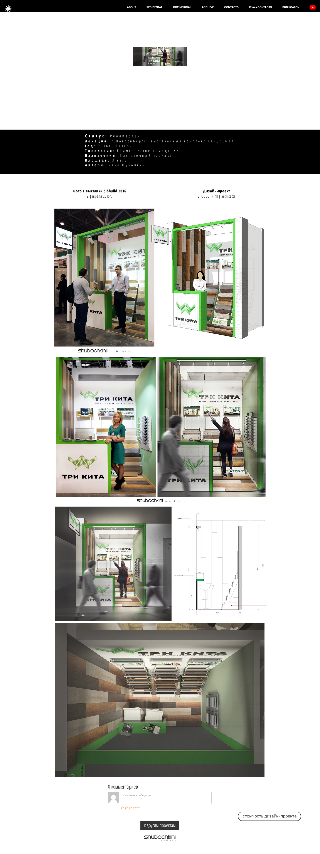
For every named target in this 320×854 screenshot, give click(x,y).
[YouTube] (313, 7)
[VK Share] (165, 815)
